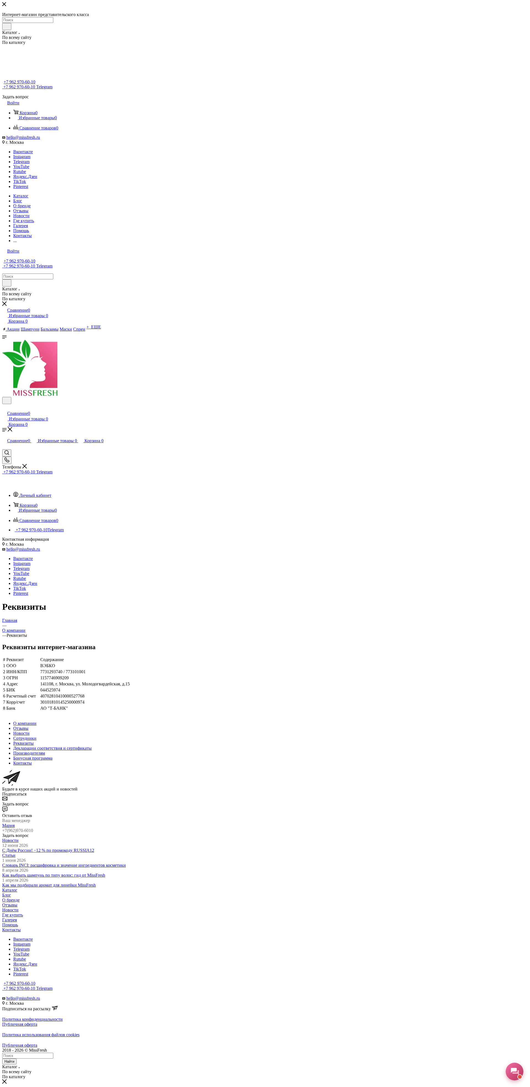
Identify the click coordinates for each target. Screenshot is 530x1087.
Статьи (8, 855)
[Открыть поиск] (6, 400)
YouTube (21, 166)
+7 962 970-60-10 (19, 81)
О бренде (11, 900)
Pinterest (20, 186)
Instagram (21, 156)
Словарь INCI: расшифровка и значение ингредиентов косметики (64, 865)
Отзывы (9, 905)
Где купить (12, 915)
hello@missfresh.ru (23, 137)
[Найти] (6, 26)
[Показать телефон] (7, 460)
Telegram (21, 161)
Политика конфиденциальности (32, 1019)
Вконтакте (23, 151)
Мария (8, 825)
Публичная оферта (19, 1024)
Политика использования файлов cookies (41, 1034)
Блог (6, 895)
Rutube (19, 171)
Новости (10, 840)
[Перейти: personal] (4, 407)
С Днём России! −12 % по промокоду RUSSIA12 (48, 850)
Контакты (11, 929)
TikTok (19, 181)
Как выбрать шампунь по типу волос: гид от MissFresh (53, 875)
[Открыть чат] (514, 1071)
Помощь (10, 924)
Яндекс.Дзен (25, 176)
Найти (9, 1061)
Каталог (9, 890)
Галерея (9, 920)
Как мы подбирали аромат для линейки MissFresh (49, 885)
